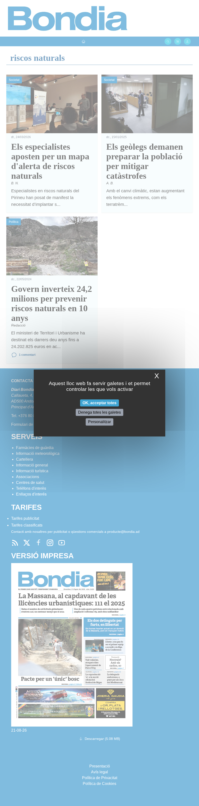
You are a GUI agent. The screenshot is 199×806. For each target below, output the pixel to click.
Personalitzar (99, 422)
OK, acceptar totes (99, 403)
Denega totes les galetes (99, 412)
